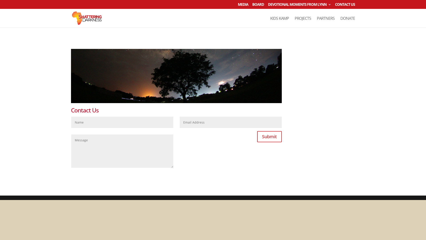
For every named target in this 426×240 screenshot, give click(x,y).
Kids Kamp (279, 19)
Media (243, 5)
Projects (303, 19)
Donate (347, 19)
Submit (269, 137)
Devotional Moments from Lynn (297, 5)
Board (258, 5)
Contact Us (345, 5)
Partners (326, 19)
